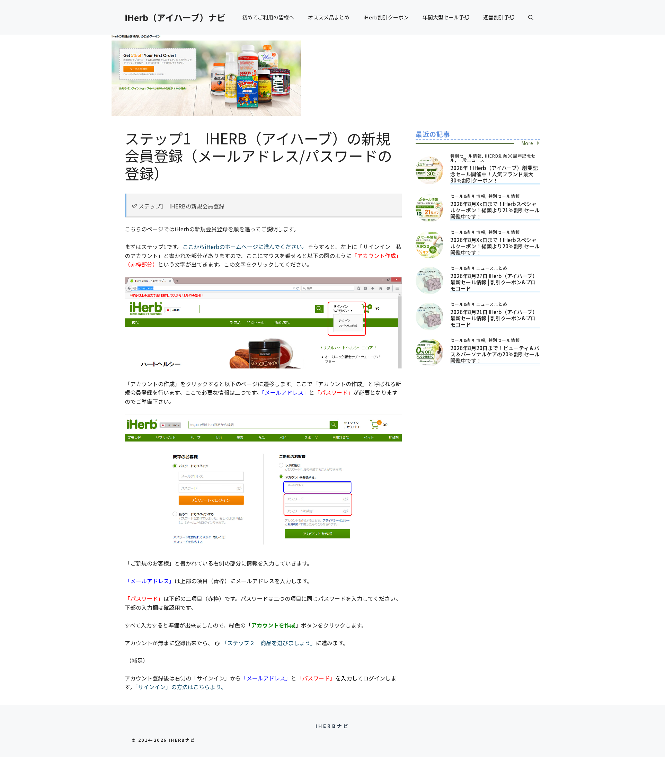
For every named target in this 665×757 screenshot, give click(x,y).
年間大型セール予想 (446, 17)
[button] (530, 17)
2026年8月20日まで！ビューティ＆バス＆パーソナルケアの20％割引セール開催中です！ (495, 354)
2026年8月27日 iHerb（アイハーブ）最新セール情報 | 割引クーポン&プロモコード (494, 282)
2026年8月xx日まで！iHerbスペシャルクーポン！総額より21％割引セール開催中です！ (495, 210)
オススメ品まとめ (328, 17)
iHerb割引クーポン (386, 17)
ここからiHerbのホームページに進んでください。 (245, 246)
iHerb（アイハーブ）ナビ (175, 17)
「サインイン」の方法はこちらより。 (181, 687)
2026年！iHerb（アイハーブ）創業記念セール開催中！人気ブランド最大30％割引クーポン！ (494, 174)
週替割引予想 (498, 17)
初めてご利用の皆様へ (268, 17)
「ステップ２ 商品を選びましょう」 (269, 643)
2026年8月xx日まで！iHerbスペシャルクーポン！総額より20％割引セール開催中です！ (495, 246)
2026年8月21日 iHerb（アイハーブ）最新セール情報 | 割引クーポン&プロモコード (494, 318)
